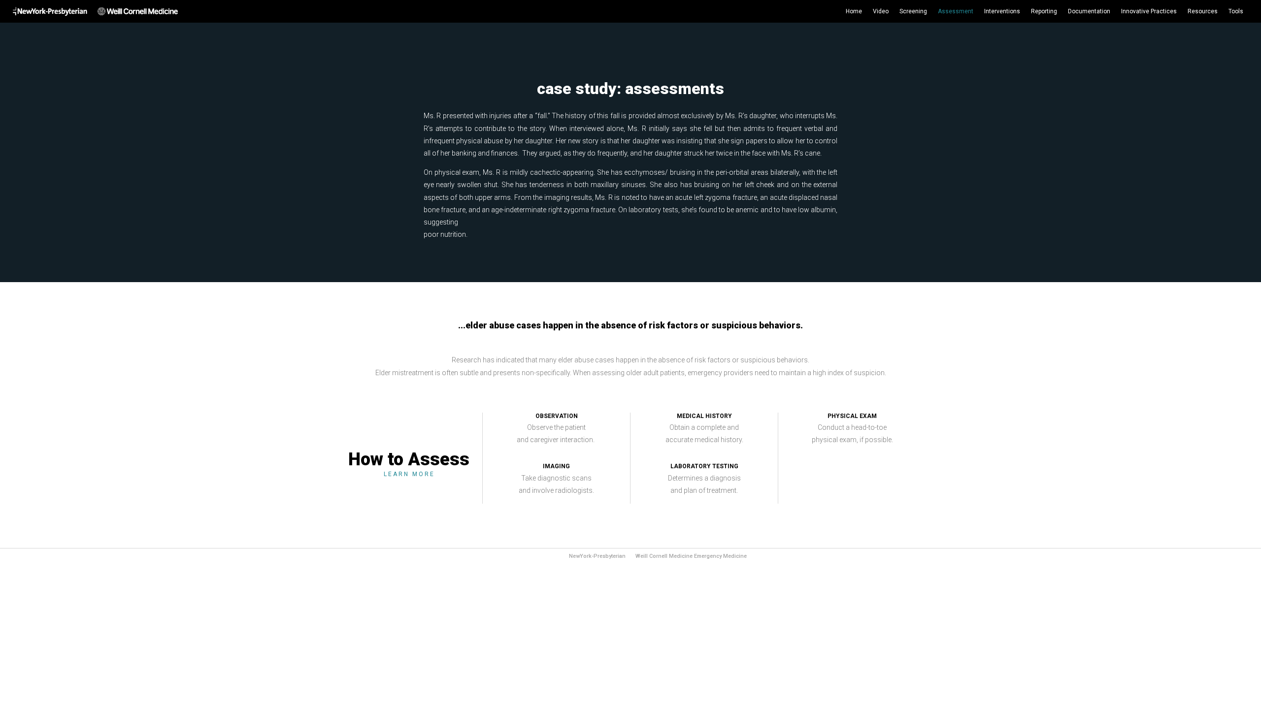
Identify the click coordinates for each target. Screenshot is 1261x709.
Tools (1235, 11)
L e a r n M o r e (408, 474)
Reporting (1044, 11)
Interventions (1002, 11)
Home (854, 11)
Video (881, 11)
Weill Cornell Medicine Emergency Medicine (691, 556)
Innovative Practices (1149, 11)
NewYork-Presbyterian (597, 556)
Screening (913, 11)
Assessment (955, 11)
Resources (1203, 11)
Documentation (1089, 11)
